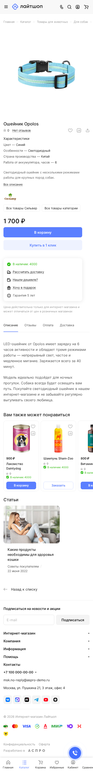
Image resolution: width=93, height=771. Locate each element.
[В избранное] (70, 130)
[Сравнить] (79, 130)
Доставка (67, 325)
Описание (10, 325)
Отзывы (30, 325)
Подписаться (72, 620)
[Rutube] (26, 699)
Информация (14, 649)
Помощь (10, 656)
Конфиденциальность (19, 744)
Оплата (48, 325)
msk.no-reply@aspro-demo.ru (26, 680)
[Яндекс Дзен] (55, 699)
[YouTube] (46, 699)
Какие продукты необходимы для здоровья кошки (31, 554)
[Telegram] (36, 699)
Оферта (44, 744)
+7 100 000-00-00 (18, 672)
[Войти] (78, 7)
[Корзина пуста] (86, 7)
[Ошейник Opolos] (46, 74)
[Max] (17, 699)
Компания (11, 641)
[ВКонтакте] (7, 699)
